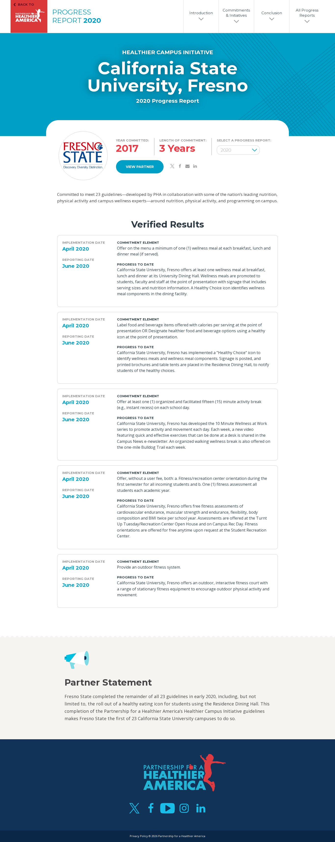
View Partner (140, 167)
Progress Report (76, 16)
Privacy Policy (139, 836)
